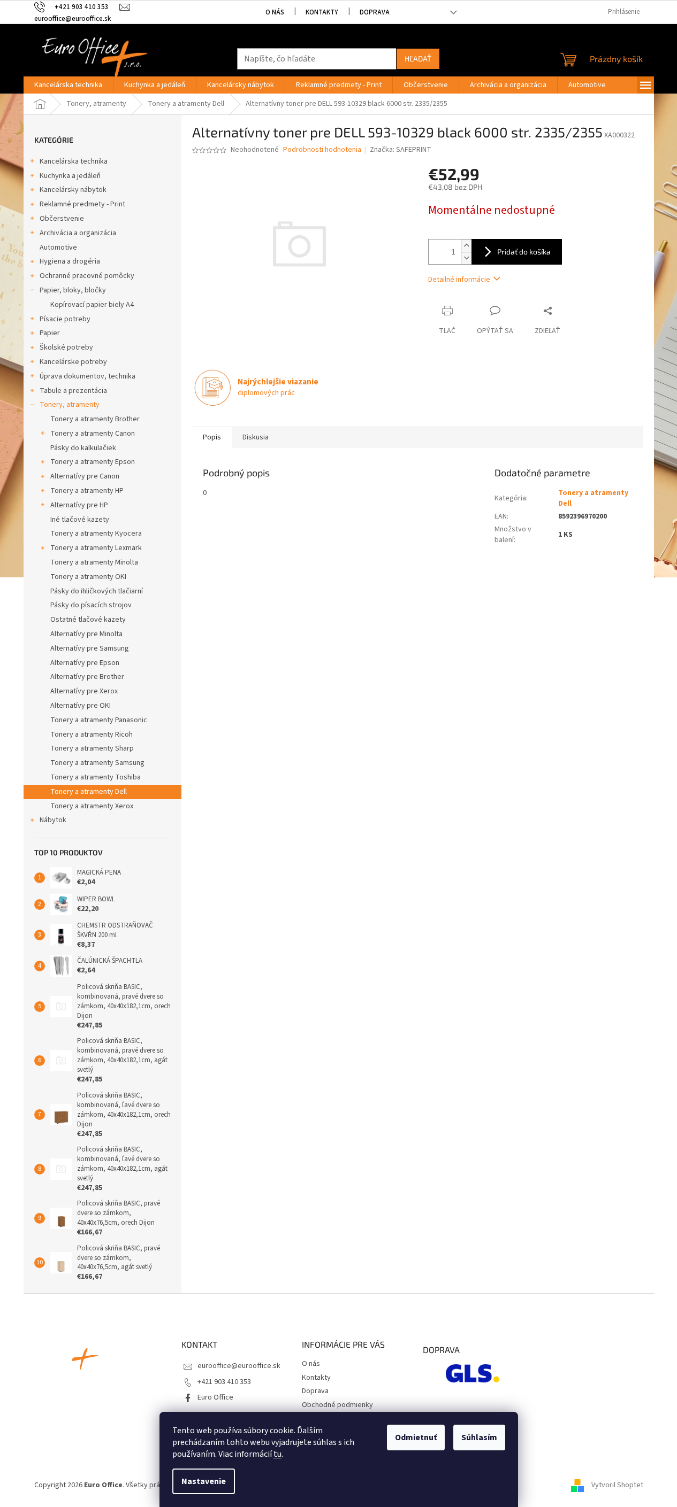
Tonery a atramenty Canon (92, 433)
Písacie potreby (65, 319)
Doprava (375, 12)
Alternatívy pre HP (79, 505)
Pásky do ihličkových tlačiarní (96, 591)
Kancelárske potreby (73, 362)
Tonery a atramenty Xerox (91, 806)
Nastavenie (203, 1481)
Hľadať (418, 58)
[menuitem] (68, 85)
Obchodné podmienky (337, 1405)
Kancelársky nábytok (73, 189)
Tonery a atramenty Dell (88, 791)
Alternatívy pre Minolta (86, 634)
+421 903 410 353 (224, 1382)
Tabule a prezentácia (73, 390)
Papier (50, 333)
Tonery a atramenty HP (87, 490)
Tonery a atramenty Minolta (94, 562)
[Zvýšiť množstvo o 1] (466, 245)
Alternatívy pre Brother (87, 676)
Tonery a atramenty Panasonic (98, 720)
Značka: (400, 149)
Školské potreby (66, 347)
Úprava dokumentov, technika (87, 376)
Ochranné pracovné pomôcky (87, 276)
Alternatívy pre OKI (80, 705)
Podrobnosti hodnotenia (322, 150)
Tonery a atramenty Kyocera (96, 533)
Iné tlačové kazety (79, 519)
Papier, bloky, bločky (73, 290)
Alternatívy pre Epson (84, 663)
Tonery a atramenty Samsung (97, 763)
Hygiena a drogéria (70, 261)
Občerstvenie (62, 218)
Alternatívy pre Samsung (89, 648)
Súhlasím (479, 1437)
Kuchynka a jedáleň (70, 176)
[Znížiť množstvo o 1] (466, 258)
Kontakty (322, 12)
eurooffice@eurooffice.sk (238, 1366)
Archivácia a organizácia (78, 233)
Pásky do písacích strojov (91, 605)
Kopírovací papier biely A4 (92, 304)
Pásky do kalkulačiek (83, 448)
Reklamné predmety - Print (82, 204)
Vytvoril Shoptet (617, 1485)
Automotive (58, 247)
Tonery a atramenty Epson (92, 462)
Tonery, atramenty (70, 404)
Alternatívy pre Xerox (84, 691)
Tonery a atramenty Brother (95, 419)
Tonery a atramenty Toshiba (95, 777)
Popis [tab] (212, 437)
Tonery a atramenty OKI (88, 576)
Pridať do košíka (524, 251)
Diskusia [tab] (255, 437)
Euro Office (215, 1397)
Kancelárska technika (74, 161)
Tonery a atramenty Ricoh (91, 734)
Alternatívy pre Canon (84, 476)
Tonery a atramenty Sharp (92, 748)
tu (277, 1454)
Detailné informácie (459, 279)
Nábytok (53, 820)
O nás (274, 12)
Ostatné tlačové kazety (88, 619)
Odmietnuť (416, 1437)
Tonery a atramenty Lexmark (96, 548)
